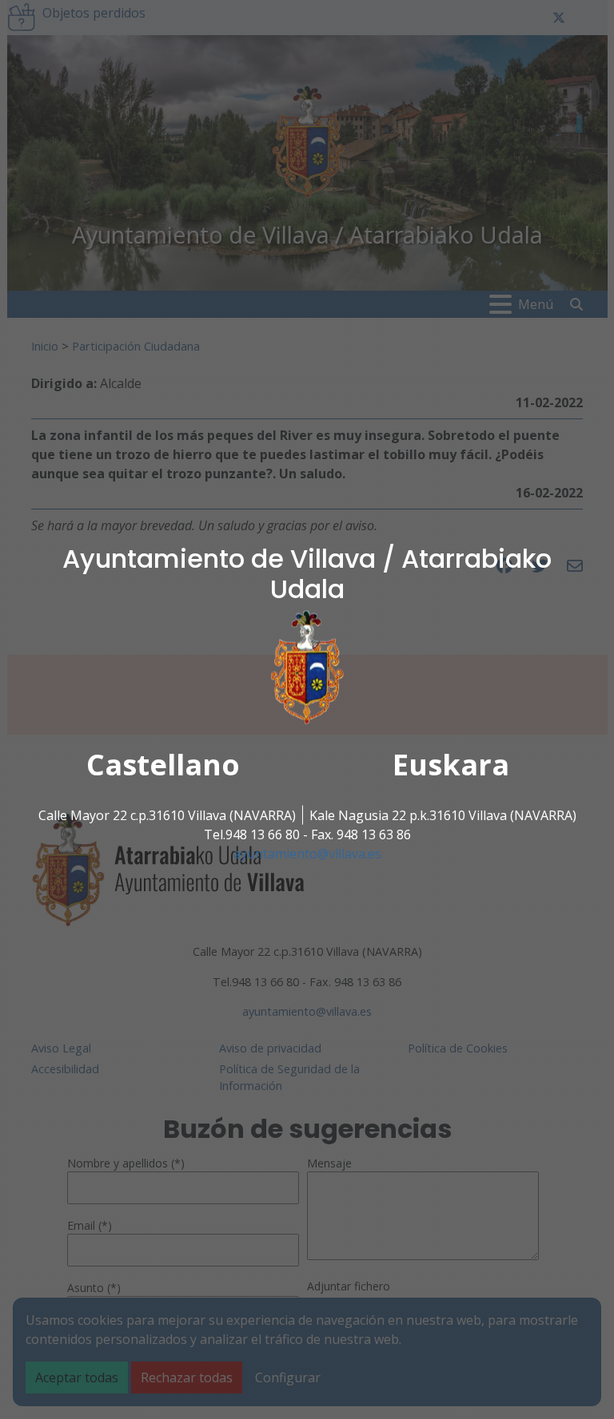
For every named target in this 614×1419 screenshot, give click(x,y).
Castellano (163, 764)
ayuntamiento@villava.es (307, 853)
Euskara (451, 764)
